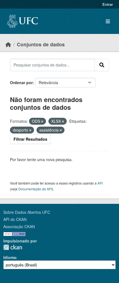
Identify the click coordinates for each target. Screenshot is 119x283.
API (100, 183)
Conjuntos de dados (41, 44)
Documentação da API (35, 188)
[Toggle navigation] (107, 21)
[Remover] (42, 121)
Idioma (9, 257)
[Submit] (102, 65)
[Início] (8, 44)
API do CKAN (15, 219)
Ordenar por (21, 82)
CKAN (12, 247)
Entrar (107, 4)
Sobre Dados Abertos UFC (26, 212)
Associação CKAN (19, 226)
